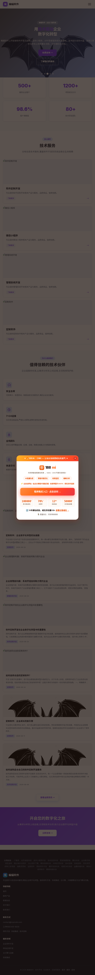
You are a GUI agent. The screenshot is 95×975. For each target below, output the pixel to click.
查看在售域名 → (62, 510)
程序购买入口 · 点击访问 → (47, 492)
